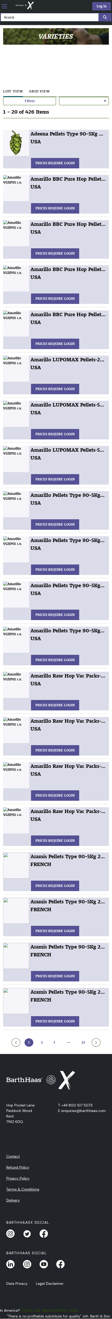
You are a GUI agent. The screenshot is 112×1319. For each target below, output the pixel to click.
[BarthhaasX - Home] (24, 5)
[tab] (13, 92)
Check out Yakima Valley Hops (50, 1310)
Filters (30, 101)
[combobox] (47, 17)
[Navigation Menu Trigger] (4, 6)
